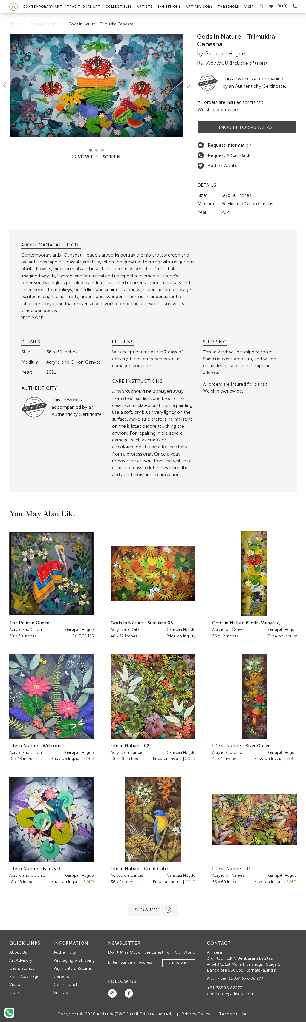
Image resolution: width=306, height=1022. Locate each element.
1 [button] (90, 150)
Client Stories (22, 968)
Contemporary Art (42, 7)
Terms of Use (233, 1014)
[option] (96, 85)
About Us (18, 952)
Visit (249, 7)
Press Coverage (24, 976)
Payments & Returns (72, 968)
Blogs (14, 992)
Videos (15, 984)
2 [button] (96, 150)
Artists (144, 7)
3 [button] (102, 150)
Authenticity (64, 952)
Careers (61, 976)
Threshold (228, 7)
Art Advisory (199, 7)
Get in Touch (66, 984)
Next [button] (186, 85)
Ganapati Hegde (44, 24)
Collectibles (118, 7)
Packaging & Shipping (74, 960)
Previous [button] (7, 85)
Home (14, 24)
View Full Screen (98, 157)
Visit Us (60, 992)
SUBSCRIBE (179, 963)
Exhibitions (169, 7)
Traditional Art (83, 7)
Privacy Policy (196, 1014)
